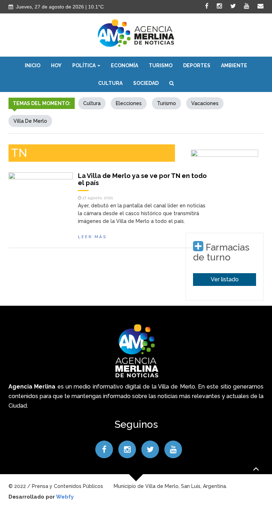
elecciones (129, 103)
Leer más (92, 236)
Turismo (160, 65)
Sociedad (146, 83)
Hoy (56, 65)
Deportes (196, 65)
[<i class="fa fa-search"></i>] (171, 83)
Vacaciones (205, 103)
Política (84, 65)
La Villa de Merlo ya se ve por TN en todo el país (142, 179)
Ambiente (234, 65)
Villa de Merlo (30, 121)
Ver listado (225, 279)
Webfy (65, 497)
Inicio (32, 65)
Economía (124, 65)
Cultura (110, 83)
